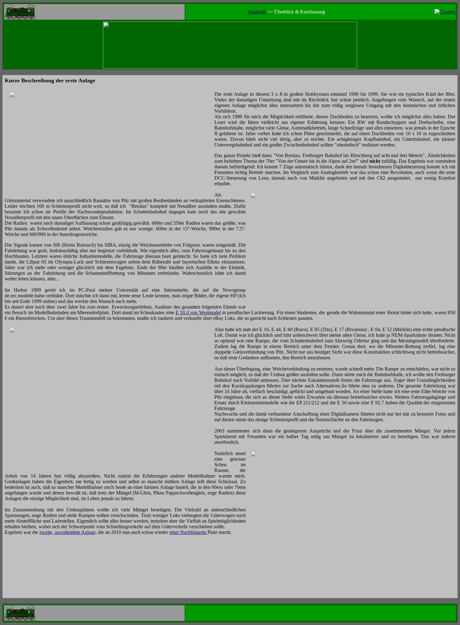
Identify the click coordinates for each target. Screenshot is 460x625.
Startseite (257, 11)
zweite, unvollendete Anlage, (68, 532)
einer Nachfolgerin (188, 532)
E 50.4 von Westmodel (198, 312)
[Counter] (445, 11)
